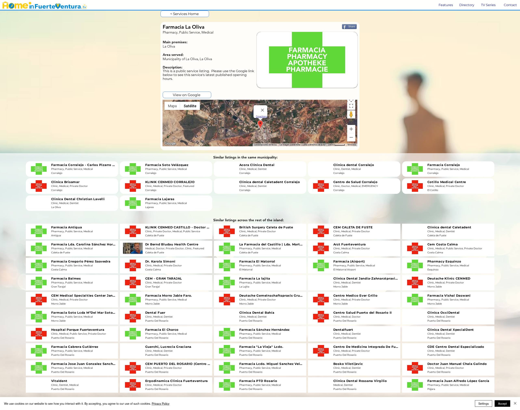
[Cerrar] (515, 403)
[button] (445, 5)
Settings (483, 403)
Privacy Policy (160, 403)
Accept (502, 403)
